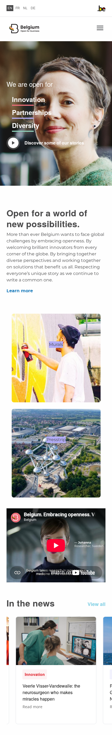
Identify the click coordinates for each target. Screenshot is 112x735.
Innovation (28, 99)
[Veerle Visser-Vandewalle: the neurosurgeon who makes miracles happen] (56, 670)
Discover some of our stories (54, 143)
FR (17, 8)
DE (33, 8)
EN (10, 8)
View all (96, 604)
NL (25, 8)
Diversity (25, 125)
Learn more (20, 291)
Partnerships (32, 112)
